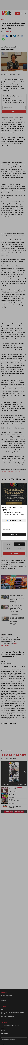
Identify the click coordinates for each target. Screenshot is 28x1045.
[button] (14, 522)
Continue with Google (15, 520)
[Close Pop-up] (26, 506)
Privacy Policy (5, 538)
